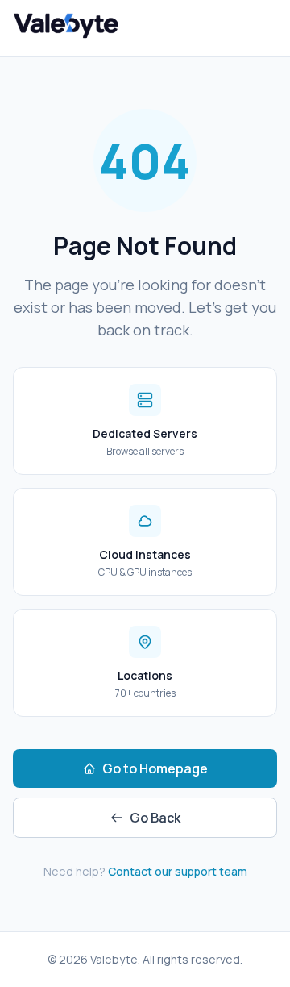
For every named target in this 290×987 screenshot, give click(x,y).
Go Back (155, 818)
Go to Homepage (155, 768)
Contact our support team (177, 871)
